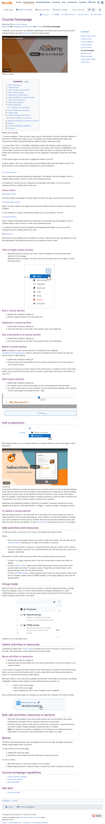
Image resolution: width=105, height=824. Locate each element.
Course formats (86, 47)
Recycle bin (40, 522)
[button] (102, 2)
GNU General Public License (29, 817)
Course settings (86, 44)
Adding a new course (88, 36)
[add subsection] (39, 434)
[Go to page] (89, 10)
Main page (9, 10)
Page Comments (69, 14)
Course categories (87, 42)
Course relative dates (88, 59)
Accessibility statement (40, 822)
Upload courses (86, 39)
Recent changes (61, 10)
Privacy (4, 822)
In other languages (27, 807)
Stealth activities (86, 56)
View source (84, 14)
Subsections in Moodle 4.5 (12, 451)
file (16, 560)
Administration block (11, 202)
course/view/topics (20, 24)
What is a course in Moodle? (13, 38)
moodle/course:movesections (13, 353)
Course (15, 801)
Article (57, 14)
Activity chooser (14, 543)
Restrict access (86, 53)
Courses (39, 26)
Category (6, 801)
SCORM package (21, 573)
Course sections (10, 172)
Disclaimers (27, 822)
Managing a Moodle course (23, 26)
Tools (10, 807)
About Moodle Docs (15, 822)
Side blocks (7, 234)
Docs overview (44, 10)
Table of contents (25, 10)
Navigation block (9, 194)
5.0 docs (44, 15)
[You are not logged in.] (100, 10)
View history (98, 14)
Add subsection (14, 782)
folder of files (20, 565)
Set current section (15, 779)
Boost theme (27, 33)
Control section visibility (17, 777)
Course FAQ (85, 62)
